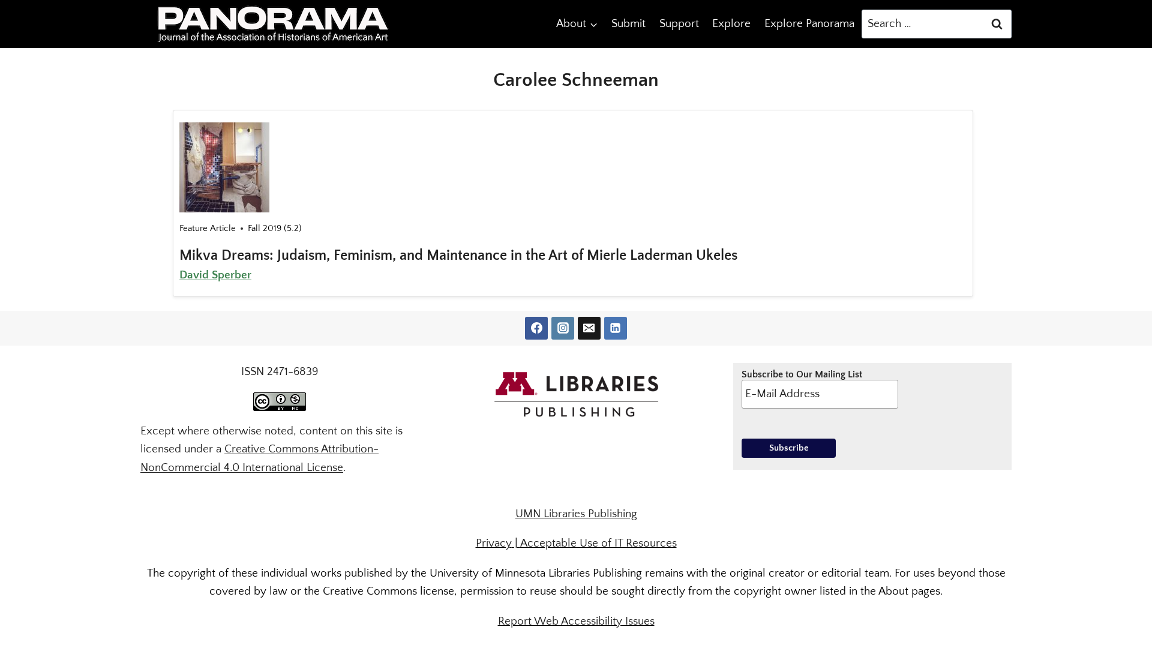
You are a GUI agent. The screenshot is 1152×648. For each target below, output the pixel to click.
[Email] (589, 328)
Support (679, 23)
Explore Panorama (809, 23)
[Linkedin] (615, 328)
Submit (628, 23)
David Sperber (215, 275)
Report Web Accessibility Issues (576, 621)
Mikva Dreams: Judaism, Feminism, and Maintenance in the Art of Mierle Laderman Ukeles (458, 255)
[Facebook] (536, 328)
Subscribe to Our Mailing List (802, 374)
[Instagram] (562, 328)
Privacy (494, 543)
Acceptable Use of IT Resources (598, 543)
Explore (731, 23)
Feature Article (207, 228)
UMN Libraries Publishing (576, 514)
